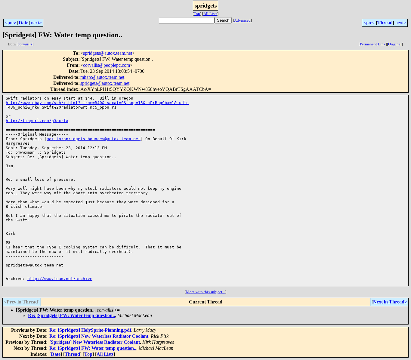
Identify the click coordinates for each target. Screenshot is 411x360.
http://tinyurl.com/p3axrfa (37, 120)
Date (23, 22)
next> (36, 22)
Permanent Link (373, 44)
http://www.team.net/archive (59, 278)
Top (197, 13)
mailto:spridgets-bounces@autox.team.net (94, 139)
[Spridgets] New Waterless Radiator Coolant (94, 342)
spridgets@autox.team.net (107, 53)
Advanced (242, 20)
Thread (385, 22)
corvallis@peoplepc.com (106, 65)
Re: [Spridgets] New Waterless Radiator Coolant (98, 336)
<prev (10, 22)
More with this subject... (205, 292)
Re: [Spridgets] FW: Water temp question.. (71, 315)
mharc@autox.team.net (102, 77)
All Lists (210, 13)
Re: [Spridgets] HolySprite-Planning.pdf (90, 330)
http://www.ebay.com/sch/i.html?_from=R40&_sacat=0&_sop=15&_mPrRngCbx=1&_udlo (97, 102)
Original (395, 44)
